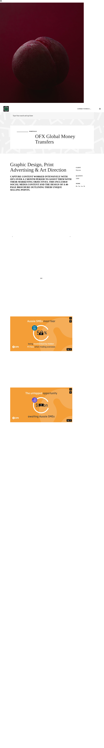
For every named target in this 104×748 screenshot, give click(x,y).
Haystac (78, 170)
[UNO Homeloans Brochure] (2, 376)
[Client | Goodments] (101, 376)
